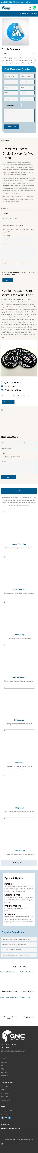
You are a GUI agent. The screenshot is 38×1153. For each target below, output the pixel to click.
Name (4, 263)
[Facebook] (2, 1117)
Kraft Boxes (4, 1096)
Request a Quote (24, 14)
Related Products (19, 966)
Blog (2, 1069)
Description (5, 141)
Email (22, 263)
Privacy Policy (5, 1114)
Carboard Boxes (5, 1100)
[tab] (19, 491)
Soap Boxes (4, 1086)
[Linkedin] (9, 1117)
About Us (4, 1062)
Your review (6, 244)
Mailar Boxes (5, 1093)
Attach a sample (7, 454)
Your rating (6, 235)
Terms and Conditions (7, 1111)
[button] (8, 402)
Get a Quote (4, 1072)
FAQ (2, 1065)
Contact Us (33, 14)
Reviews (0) (4, 208)
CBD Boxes (4, 1090)
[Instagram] (6, 1117)
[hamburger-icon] (5, 14)
